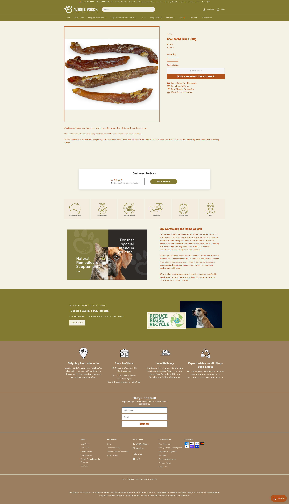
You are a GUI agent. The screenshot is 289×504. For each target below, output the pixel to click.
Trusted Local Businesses (118, 451)
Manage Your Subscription (170, 448)
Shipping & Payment (168, 451)
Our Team (85, 448)
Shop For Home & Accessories (123, 18)
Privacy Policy (165, 463)
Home (169, 34)
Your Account (165, 444)
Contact (84, 466)
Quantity (171, 54)
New (68, 18)
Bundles (169, 18)
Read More (77, 322)
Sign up (144, 424)
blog (197, 371)
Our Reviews (86, 455)
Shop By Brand (156, 18)
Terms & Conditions (167, 459)
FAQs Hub (163, 467)
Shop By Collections (96, 18)
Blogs (109, 444)
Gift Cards (194, 18)
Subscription (207, 18)
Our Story (85, 444)
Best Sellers (79, 18)
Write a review (163, 181)
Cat (142, 18)
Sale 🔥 (182, 18)
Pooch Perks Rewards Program (90, 460)
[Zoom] (111, 74)
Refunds (162, 455)
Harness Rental (113, 448)
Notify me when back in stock (196, 76)
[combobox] (128, 9)
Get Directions (124, 371)
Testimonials (86, 451)
